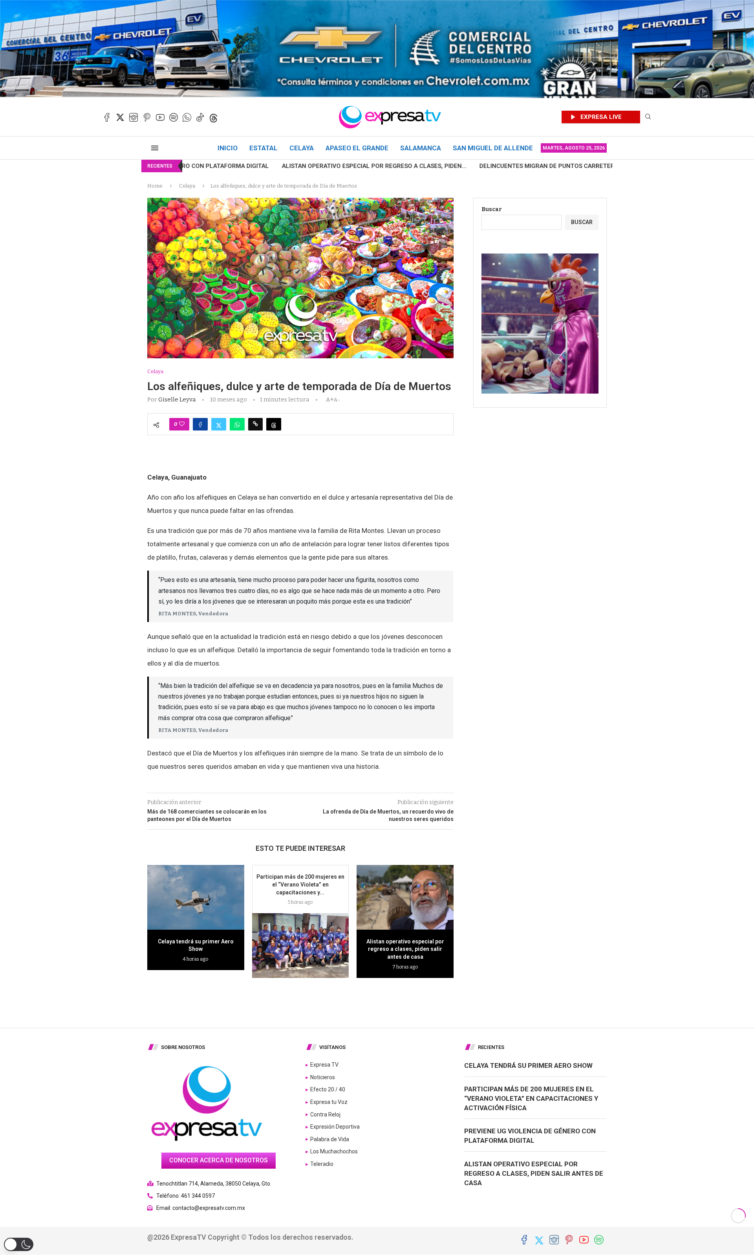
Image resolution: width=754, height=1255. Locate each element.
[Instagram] (133, 117)
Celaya (301, 148)
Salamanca (420, 148)
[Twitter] (120, 117)
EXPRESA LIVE (601, 116)
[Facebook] (107, 117)
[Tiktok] (200, 117)
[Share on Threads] (273, 424)
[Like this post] (182, 424)
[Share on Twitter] (218, 424)
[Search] (648, 117)
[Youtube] (160, 117)
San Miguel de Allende (493, 148)
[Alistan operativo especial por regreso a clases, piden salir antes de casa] (405, 897)
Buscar (491, 209)
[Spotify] (173, 117)
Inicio (228, 148)
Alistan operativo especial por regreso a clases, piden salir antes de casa (405, 949)
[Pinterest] (147, 117)
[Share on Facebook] (200, 424)
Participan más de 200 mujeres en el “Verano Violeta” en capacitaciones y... (300, 884)
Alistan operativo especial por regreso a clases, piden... (249, 166)
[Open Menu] (154, 147)
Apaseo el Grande (357, 148)
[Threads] (213, 117)
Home (155, 186)
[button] (18, 1244)
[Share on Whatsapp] (237, 424)
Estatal (263, 148)
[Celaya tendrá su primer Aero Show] (195, 897)
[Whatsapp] (187, 117)
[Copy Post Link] (255, 424)
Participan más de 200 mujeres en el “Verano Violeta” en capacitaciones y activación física (531, 1098)
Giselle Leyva (177, 399)
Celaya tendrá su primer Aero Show (528, 1065)
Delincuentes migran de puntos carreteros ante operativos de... (461, 166)
